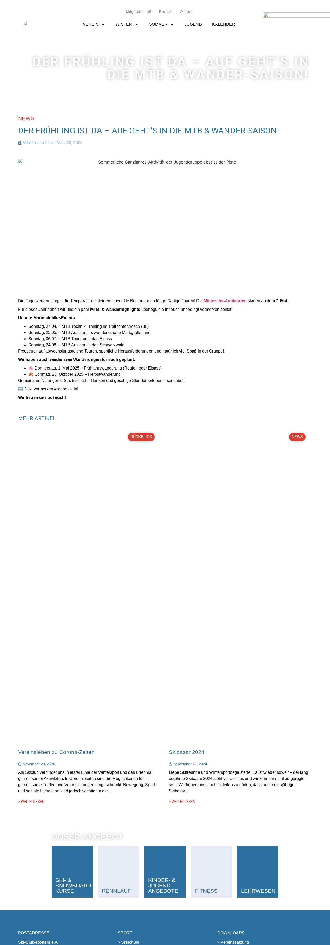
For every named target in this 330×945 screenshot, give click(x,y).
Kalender (223, 24)
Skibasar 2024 (186, 752)
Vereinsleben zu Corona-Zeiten (56, 752)
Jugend (193, 24)
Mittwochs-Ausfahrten (225, 301)
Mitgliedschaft (138, 11)
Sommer (158, 24)
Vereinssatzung (235, 942)
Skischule (130, 942)
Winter (124, 24)
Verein (90, 24)
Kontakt (166, 11)
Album (186, 11)
